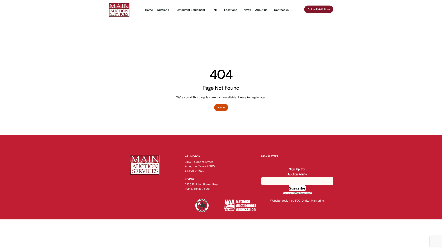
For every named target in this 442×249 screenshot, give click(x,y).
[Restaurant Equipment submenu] (207, 10)
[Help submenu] (219, 10)
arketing (318, 200)
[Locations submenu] (239, 10)
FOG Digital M (304, 200)
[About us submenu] (269, 10)
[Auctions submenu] (170, 10)
